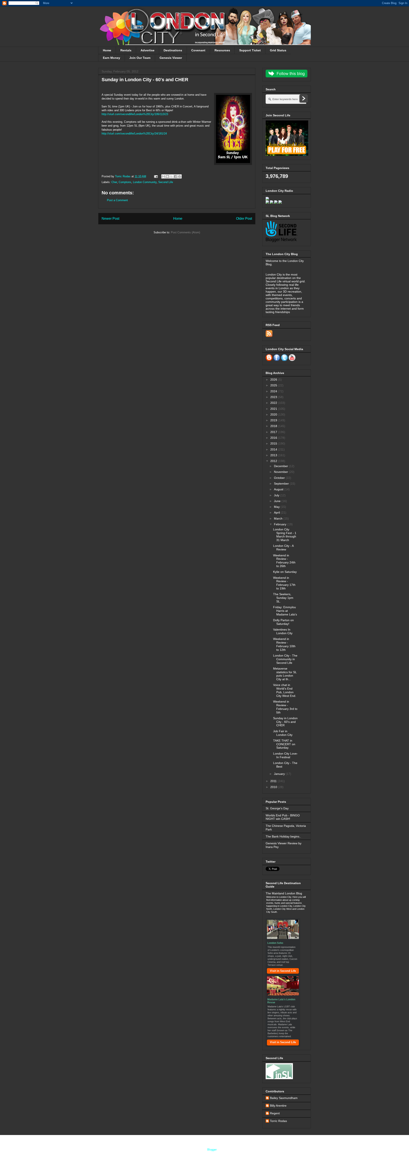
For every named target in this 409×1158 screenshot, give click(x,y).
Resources (222, 50)
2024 (274, 391)
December (281, 466)
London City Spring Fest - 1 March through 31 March (284, 535)
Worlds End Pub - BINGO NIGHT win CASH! (283, 817)
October (280, 477)
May (277, 506)
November (281, 472)
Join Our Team (139, 57)
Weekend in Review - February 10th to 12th (284, 644)
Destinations (173, 50)
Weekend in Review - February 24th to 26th (284, 561)
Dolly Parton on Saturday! (283, 621)
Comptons (125, 182)
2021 (274, 408)
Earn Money (111, 57)
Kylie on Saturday (285, 571)
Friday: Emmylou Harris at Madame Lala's (285, 610)
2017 (274, 432)
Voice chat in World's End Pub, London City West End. (284, 690)
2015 (274, 443)
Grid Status (278, 50)
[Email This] (163, 176)
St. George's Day (277, 808)
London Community (145, 182)
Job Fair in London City (282, 732)
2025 (274, 385)
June (277, 501)
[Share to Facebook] (175, 176)
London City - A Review (283, 547)
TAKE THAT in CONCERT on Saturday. (284, 744)
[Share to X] (171, 176)
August (279, 489)
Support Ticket (250, 50)
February (280, 524)
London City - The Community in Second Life (285, 659)
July (277, 495)
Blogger (211, 1149)
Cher (114, 182)
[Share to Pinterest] (179, 176)
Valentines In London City (282, 631)
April (277, 512)
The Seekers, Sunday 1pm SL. (283, 597)
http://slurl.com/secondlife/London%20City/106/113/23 (135, 114)
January (280, 773)
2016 (274, 437)
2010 (274, 787)
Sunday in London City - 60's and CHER (285, 721)
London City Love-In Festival (285, 755)
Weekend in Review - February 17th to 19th (284, 583)
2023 (274, 397)
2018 (274, 426)
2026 (274, 379)
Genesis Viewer (171, 57)
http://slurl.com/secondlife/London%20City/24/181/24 (134, 133)
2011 (274, 781)
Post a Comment (117, 200)
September (282, 483)
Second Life (165, 182)
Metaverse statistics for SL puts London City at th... (285, 674)
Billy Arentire (278, 1105)
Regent (275, 1113)
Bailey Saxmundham (284, 1098)
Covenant (198, 50)
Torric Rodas (123, 176)
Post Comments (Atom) (185, 232)
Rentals (125, 50)
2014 (274, 449)
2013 (274, 455)
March (278, 518)
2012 (274, 461)
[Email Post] (156, 176)
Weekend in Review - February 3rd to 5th (285, 707)
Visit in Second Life (283, 970)
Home (107, 50)
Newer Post (110, 218)
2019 (274, 420)
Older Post (244, 218)
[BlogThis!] (167, 176)
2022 (274, 402)
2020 (274, 414)
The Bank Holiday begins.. (283, 836)
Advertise (147, 50)
